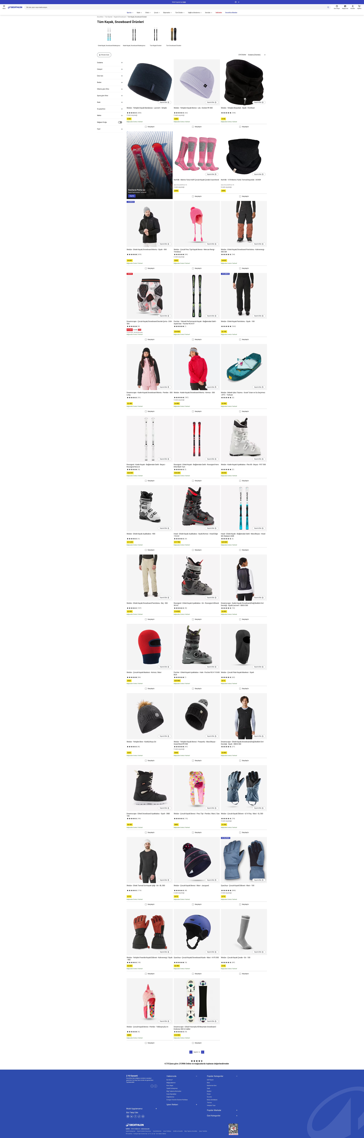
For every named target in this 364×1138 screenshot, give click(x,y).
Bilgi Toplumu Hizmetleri (174, 1091)
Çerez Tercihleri (203, 1131)
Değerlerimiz (170, 1097)
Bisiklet (209, 1091)
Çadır (208, 1088)
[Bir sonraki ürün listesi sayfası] (202, 1052)
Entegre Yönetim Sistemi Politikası (177, 1099)
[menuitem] (130, 12)
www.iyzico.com (145, 1128)
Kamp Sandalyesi (212, 1099)
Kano (208, 1082)
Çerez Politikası (167, 1131)
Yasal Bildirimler (157, 1131)
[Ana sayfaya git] (15, 7)
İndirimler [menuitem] (219, 12)
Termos (209, 1102)
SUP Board (210, 1080)
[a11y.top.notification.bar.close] (239, 2)
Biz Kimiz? (170, 1080)
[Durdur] (236, 2)
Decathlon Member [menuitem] (231, 12)
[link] (132, 196)
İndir (184, 2)
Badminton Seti (211, 1085)
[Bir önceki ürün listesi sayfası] (190, 1052)
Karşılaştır (151, 127)
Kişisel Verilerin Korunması (144, 1131)
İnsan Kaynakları (171, 1094)
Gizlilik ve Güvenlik (178, 1131)
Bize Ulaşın (170, 1085)
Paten (209, 1094)
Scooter (209, 1097)
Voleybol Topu (211, 1105)
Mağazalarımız (171, 1082)
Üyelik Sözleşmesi (172, 1088)
